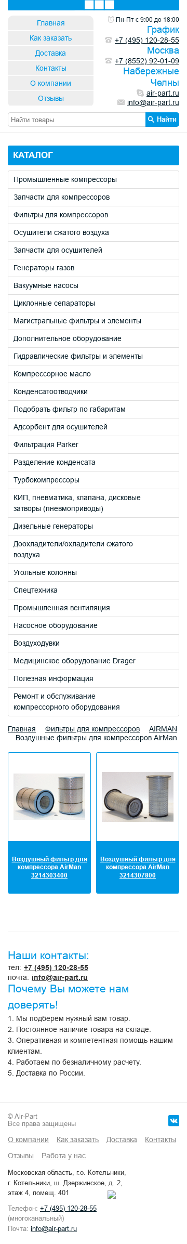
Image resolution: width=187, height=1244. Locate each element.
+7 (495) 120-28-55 (56, 967)
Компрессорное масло (52, 374)
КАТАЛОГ (33, 155)
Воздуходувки (37, 643)
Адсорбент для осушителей (61, 427)
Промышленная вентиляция (62, 608)
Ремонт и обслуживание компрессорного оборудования (67, 701)
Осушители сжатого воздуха (61, 232)
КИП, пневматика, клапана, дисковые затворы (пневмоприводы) (77, 503)
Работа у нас (64, 1155)
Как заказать (51, 38)
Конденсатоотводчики (51, 391)
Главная (51, 23)
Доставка (50, 53)
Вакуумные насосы (46, 285)
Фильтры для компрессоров (61, 215)
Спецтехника (36, 590)
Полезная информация (54, 678)
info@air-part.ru (60, 977)
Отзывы (51, 98)
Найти (167, 119)
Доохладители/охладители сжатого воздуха (73, 549)
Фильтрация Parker (46, 444)
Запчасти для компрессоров (62, 197)
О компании (50, 83)
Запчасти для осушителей (58, 250)
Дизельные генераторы (53, 526)
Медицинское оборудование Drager (75, 661)
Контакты (50, 68)
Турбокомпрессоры (46, 480)
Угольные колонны (45, 572)
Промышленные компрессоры (65, 179)
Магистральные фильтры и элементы (77, 321)
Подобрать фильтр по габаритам (70, 409)
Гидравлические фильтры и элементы (78, 356)
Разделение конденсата (55, 462)
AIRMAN (163, 728)
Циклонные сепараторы (54, 303)
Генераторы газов (44, 268)
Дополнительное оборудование (68, 338)
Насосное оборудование (56, 625)
